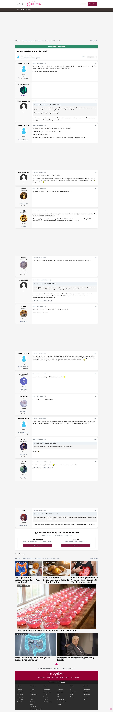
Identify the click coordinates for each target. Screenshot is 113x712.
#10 (95, 353)
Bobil (85, 699)
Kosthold (46, 694)
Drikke (58, 697)
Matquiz (59, 704)
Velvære (46, 699)
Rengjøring (20, 697)
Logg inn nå (76, 545)
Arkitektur (19, 689)
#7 (95, 257)
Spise (58, 694)
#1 (95, 63)
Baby (31, 699)
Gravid (32, 692)
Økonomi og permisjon (36, 709)
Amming (32, 701)
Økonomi (19, 701)
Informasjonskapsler (67, 668)
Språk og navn (36, 58)
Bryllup (72, 697)
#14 (95, 439)
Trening (46, 697)
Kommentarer (41, 677)
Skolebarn (33, 706)
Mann (71, 694)
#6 (95, 211)
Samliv (62, 677)
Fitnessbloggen (48, 701)
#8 (95, 280)
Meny (19, 9)
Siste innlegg (27, 9)
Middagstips (60, 699)
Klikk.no (63, 682)
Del (84, 57)
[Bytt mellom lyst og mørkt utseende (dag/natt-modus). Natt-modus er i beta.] (74, 668)
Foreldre (33, 686)
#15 (95, 462)
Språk (39, 668)
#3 (95, 125)
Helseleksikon (47, 692)
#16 (95, 510)
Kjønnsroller (50, 677)
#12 (95, 396)
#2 (95, 101)
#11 (95, 374)
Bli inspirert (20, 692)
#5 (95, 188)
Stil (71, 689)
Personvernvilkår (47, 668)
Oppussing (20, 694)
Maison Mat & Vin (61, 701)
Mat (72, 677)
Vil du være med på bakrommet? (56, 46)
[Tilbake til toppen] (56, 664)
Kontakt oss (57, 668)
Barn (31, 704)
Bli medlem (92, 3)
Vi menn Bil (87, 689)
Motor (86, 686)
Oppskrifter (60, 692)
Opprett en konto (37, 545)
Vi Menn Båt (87, 694)
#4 (95, 172)
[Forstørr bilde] (94, 180)
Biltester (86, 692)
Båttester (86, 697)
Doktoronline (47, 689)
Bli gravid (32, 689)
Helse (67, 677)
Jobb (56, 677)
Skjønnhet (73, 692)
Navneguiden (33, 694)
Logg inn (83, 4)
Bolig (18, 686)
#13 (95, 418)
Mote (72, 686)
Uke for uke (33, 697)
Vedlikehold (20, 699)
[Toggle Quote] (34, 104)
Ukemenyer (60, 689)
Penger (77, 677)
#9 (95, 306)
